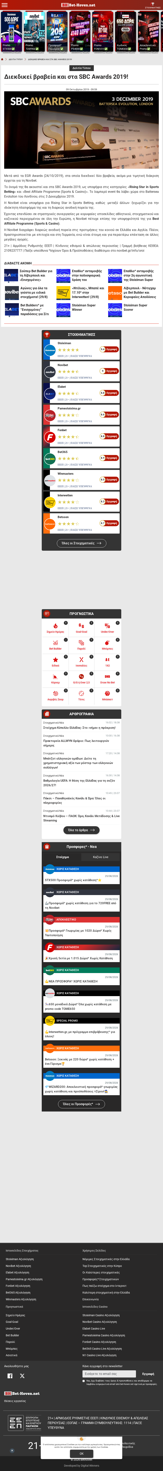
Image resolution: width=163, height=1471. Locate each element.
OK (81, 1453)
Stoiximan (64, 343)
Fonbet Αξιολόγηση (18, 1286)
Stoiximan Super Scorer (135, 307)
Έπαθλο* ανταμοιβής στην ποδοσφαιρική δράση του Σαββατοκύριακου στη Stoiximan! (88, 275)
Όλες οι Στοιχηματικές (78, 543)
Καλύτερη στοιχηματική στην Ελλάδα (106, 1292)
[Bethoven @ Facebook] (10, 1376)
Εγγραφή (148, 1374)
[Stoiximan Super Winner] (63, 310)
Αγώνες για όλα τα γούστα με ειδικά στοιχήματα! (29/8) (34, 292)
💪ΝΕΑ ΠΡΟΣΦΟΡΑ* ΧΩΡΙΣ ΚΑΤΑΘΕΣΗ (71, 981)
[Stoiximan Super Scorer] (115, 310)
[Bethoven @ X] (22, 1376)
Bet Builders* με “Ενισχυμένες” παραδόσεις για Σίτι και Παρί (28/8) (34, 309)
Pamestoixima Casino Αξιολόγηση (103, 1335)
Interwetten (65, 495)
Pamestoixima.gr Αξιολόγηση (24, 1279)
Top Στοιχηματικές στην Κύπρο (102, 1266)
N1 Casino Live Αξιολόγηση (99, 1355)
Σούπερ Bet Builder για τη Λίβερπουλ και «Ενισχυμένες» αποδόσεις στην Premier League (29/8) (36, 275)
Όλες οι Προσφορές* (78, 1104)
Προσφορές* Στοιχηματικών (100, 1279)
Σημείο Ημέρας (15, 1315)
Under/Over (13, 1328)
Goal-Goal (12, 1322)
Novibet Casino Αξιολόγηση (99, 1322)
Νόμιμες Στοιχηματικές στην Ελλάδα (106, 1259)
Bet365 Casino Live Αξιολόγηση (102, 1348)
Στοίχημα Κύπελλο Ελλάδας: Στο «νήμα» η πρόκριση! (79, 728)
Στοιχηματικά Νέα (53, 722)
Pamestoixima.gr (69, 408)
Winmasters (66, 473)
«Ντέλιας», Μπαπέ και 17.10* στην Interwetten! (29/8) (88, 292)
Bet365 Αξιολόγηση (18, 1292)
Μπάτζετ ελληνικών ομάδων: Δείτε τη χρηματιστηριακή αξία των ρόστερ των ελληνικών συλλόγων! (78, 763)
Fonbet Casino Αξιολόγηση (99, 1342)
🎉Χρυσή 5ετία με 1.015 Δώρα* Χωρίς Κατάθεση (79, 958)
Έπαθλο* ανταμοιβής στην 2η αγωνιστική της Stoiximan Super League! (139, 275)
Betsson (63, 517)
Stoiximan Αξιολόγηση (20, 1259)
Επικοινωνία (90, 1299)
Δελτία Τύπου (82, 68)
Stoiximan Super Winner (84, 307)
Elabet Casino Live (93, 1328)
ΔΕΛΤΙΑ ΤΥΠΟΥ (16, 59)
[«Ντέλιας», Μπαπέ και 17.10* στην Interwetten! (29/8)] (63, 293)
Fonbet (62, 430)
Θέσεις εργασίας (15, 1401)
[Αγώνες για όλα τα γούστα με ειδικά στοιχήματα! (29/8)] (12, 293)
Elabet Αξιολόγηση (17, 1272)
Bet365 (63, 452)
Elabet (62, 387)
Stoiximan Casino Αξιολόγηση (101, 1315)
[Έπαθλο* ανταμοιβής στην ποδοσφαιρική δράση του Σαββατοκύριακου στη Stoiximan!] (63, 276)
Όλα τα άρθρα (78, 830)
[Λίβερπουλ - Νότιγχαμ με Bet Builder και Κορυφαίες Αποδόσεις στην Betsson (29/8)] (115, 293)
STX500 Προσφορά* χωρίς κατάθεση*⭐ (73, 880)
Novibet (63, 365)
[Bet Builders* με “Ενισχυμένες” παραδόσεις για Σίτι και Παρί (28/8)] (12, 310)
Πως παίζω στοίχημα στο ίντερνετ (104, 1286)
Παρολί (10, 1342)
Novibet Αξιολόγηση (18, 1266)
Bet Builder (12, 1335)
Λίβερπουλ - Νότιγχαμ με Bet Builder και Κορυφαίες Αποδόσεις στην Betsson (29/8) (140, 292)
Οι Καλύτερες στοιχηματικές (101, 1272)
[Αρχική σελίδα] (2, 59)
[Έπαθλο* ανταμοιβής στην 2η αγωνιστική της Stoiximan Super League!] (115, 276)
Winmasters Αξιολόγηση (21, 1299)
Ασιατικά (11, 1355)
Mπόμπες (12, 1348)
